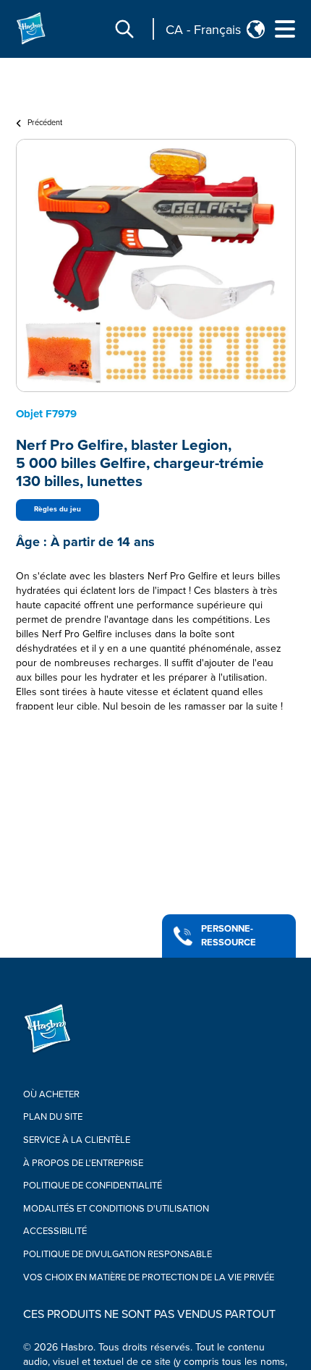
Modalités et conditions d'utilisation (116, 1208)
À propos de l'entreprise (83, 1163)
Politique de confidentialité (92, 1185)
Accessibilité (55, 1231)
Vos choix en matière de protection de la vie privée (148, 1277)
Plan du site (52, 1117)
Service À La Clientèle (76, 1140)
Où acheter (51, 1094)
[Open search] (124, 29)
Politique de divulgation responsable (117, 1254)
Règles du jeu (57, 509)
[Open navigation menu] (284, 28)
